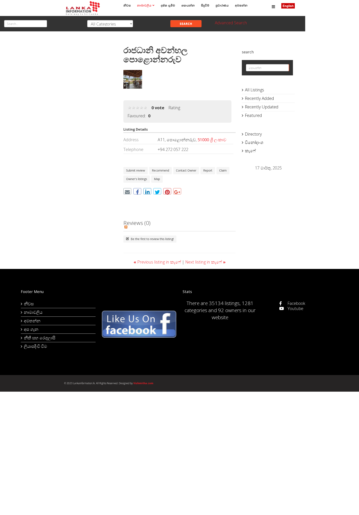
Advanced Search (231, 23)
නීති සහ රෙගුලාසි (39, 338)
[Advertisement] (90, 102)
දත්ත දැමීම (168, 5)
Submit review (135, 170)
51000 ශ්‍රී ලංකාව (212, 139)
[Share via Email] (127, 191)
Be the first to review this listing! (152, 239)
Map (157, 179)
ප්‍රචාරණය (222, 5)
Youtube (294, 308)
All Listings (254, 90)
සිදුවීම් (205, 5)
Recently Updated (261, 107)
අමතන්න (241, 5)
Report (207, 170)
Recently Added (259, 98)
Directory (253, 134)
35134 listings (224, 303)
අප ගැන (31, 329)
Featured (253, 115)
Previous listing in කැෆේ (158, 262)
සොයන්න (188, 5)
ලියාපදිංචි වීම (35, 346)
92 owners (229, 310)
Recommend (160, 170)
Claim (223, 170)
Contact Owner (186, 170)
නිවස (127, 5)
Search (186, 24)
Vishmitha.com (143, 383)
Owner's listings (136, 179)
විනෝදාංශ (254, 142)
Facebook (295, 303)
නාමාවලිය (144, 5)
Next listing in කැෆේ (205, 262)
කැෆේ (250, 150)
